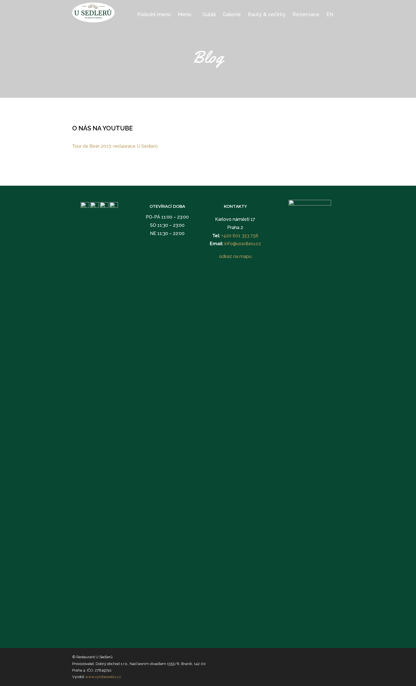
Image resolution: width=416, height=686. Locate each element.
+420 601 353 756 (239, 235)
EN (329, 14)
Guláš (209, 14)
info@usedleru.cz (242, 243)
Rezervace (305, 14)
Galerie (232, 14)
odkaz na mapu (235, 256)
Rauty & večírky (267, 14)
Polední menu (154, 14)
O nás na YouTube (102, 128)
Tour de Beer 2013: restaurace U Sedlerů (115, 146)
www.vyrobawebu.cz (103, 677)
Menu (184, 14)
